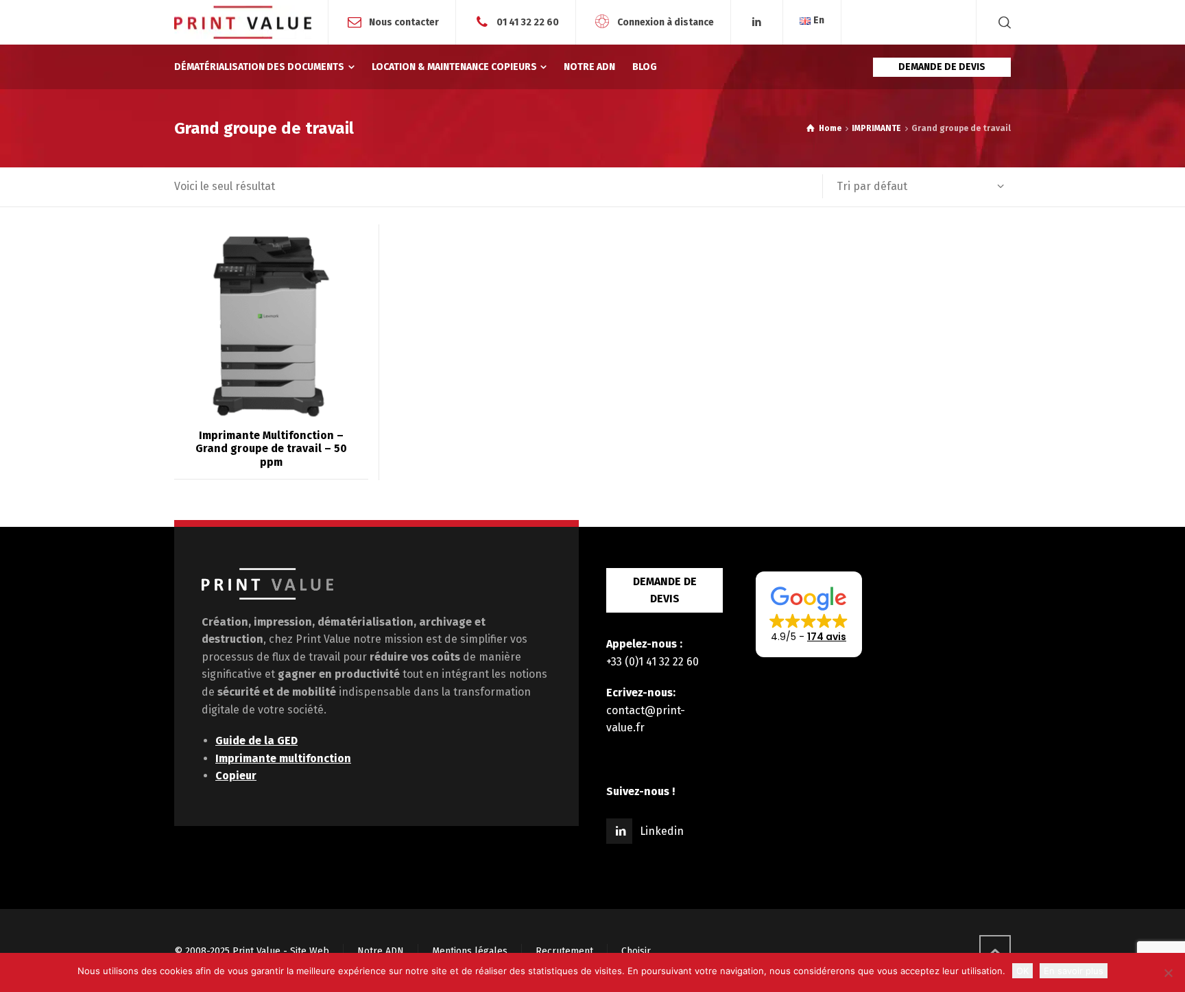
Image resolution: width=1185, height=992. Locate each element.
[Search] (1002, 22)
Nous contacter (404, 21)
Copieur (235, 775)
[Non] (1168, 973)
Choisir (636, 951)
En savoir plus (1073, 970)
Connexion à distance (665, 21)
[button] (809, 614)
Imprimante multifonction (283, 758)
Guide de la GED (256, 740)
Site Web (309, 951)
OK (1022, 970)
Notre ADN (380, 951)
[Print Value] (242, 22)
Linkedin (662, 831)
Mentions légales (469, 951)
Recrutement (564, 951)
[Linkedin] (757, 22)
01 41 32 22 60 (527, 21)
